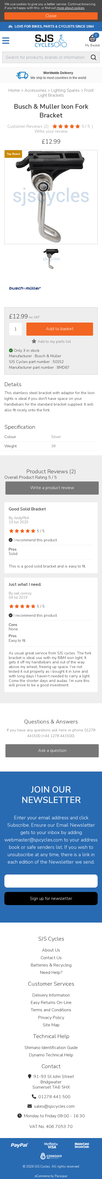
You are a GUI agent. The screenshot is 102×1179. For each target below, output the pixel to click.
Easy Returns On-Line (51, 1003)
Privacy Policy (51, 1018)
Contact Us (51, 958)
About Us (51, 950)
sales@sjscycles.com (54, 1106)
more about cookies (71, 8)
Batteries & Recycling (51, 965)
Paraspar (61, 1176)
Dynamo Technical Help (51, 1055)
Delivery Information (51, 995)
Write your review (51, 131)
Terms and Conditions (51, 1010)
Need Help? (51, 973)
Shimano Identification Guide (51, 1048)
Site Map (51, 1025)
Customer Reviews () (28, 126)
